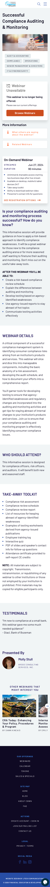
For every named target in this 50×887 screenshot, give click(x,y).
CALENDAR (25, 766)
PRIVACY (21, 845)
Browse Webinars (25, 113)
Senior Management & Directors (25, 66)
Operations (31, 60)
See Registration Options (20, 200)
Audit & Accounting (18, 55)
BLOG (25, 796)
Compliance (13, 60)
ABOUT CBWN (25, 801)
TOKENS (25, 771)
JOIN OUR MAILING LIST (25, 826)
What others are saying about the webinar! (25, 133)
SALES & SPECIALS (25, 776)
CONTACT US (25, 831)
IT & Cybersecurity (17, 71)
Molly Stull (25, 659)
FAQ (25, 806)
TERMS (30, 845)
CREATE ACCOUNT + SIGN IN (25, 821)
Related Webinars (22, 144)
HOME (25, 791)
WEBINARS (25, 761)
